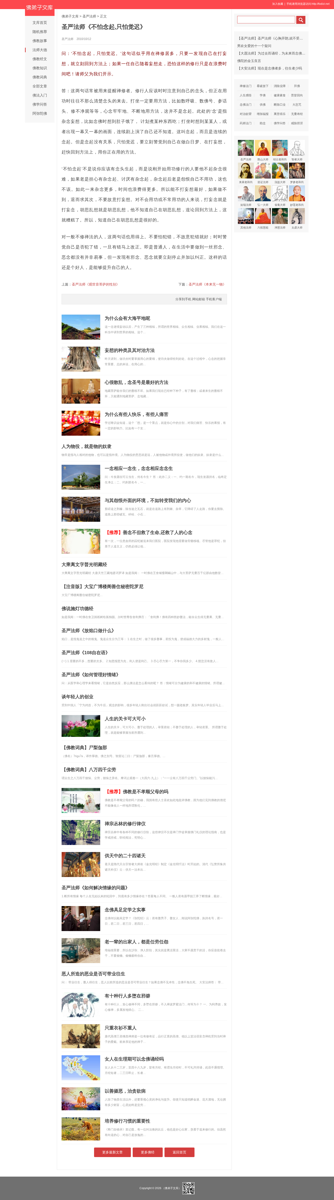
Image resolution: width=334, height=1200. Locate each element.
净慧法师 (279, 227)
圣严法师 (89, 16)
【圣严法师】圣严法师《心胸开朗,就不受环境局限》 (277, 38)
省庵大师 (279, 204)
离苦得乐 (280, 113)
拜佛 (297, 85)
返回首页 (179, 1152)
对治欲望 (246, 113)
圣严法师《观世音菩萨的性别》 (96, 284)
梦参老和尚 (297, 182)
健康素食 (280, 95)
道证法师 (262, 182)
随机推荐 (39, 32)
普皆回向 (297, 95)
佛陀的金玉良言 (249, 61)
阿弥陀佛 (39, 113)
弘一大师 (262, 204)
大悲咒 (296, 104)
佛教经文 (39, 59)
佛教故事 (39, 41)
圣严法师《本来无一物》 (207, 284)
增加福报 (263, 113)
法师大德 (39, 50)
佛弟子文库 (70, 16)
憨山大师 (262, 159)
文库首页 (39, 23)
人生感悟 (246, 95)
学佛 (263, 95)
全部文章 (39, 86)
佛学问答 (39, 104)
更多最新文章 (112, 1152)
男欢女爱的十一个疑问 (254, 46)
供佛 (263, 104)
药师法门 (246, 123)
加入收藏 (277, 3)
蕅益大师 (279, 182)
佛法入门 (39, 95)
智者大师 (297, 159)
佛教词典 (39, 77)
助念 (263, 123)
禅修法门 (246, 85)
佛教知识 (39, 68)
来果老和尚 (246, 182)
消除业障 (280, 85)
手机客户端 (214, 299)
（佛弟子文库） (171, 1188)
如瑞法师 (245, 204)
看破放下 (263, 85)
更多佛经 (148, 1152)
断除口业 (280, 104)
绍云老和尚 (280, 159)
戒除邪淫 (297, 123)
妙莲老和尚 (297, 204)
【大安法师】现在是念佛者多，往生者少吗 (269, 68)
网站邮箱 (198, 299)
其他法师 (245, 227)
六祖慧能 (262, 227)
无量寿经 (297, 113)
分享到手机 (183, 299)
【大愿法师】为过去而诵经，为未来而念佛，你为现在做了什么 (285, 53)
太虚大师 (297, 227)
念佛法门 (246, 104)
